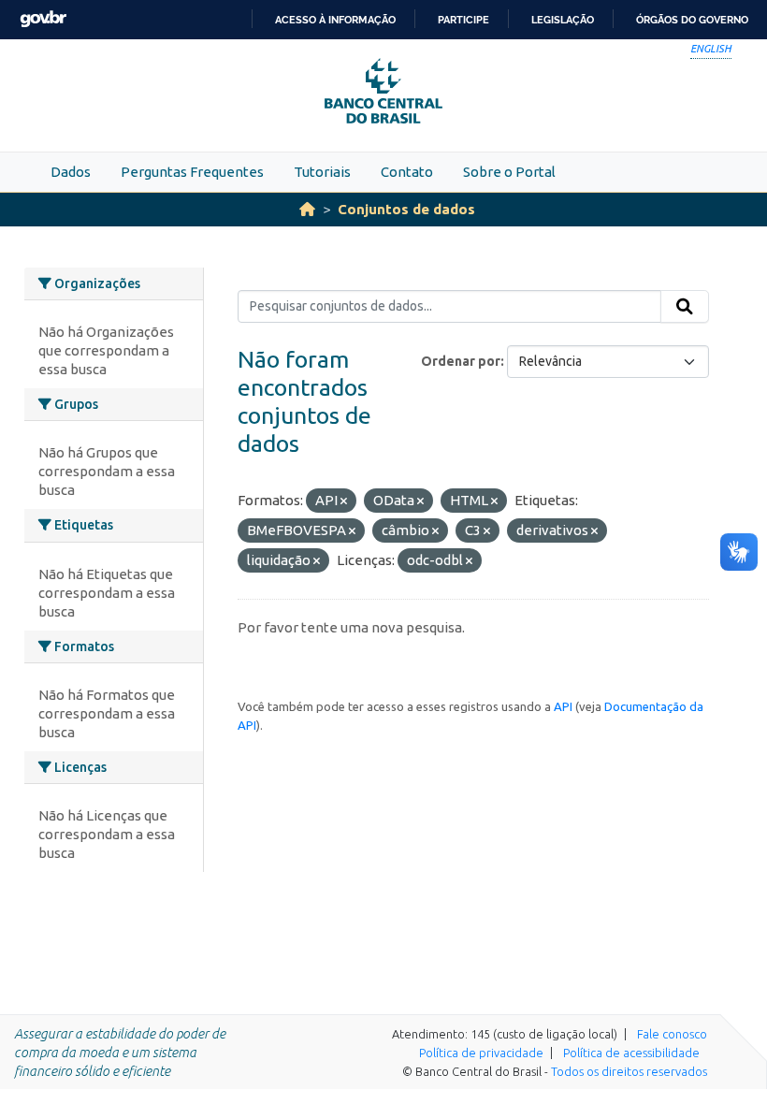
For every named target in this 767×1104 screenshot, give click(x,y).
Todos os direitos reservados (629, 1071)
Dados (71, 172)
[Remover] (343, 501)
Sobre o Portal (509, 172)
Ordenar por (460, 361)
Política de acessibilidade (631, 1052)
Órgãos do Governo (692, 19)
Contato (407, 172)
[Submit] (684, 307)
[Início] (307, 209)
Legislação (562, 19)
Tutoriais (322, 172)
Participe (463, 19)
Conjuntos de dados (406, 209)
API (563, 706)
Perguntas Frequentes (192, 172)
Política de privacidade (481, 1052)
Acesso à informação (335, 19)
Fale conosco (672, 1033)
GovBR (43, 19)
